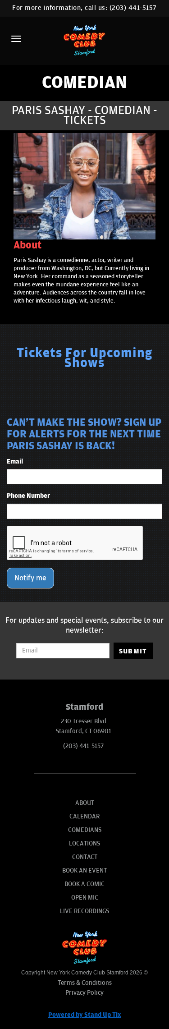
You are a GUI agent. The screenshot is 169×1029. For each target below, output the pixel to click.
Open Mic (84, 897)
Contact (84, 857)
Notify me (30, 578)
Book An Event (84, 870)
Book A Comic (84, 884)
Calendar (84, 816)
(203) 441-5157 (133, 8)
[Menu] (16, 39)
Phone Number (28, 496)
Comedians (84, 830)
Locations (84, 843)
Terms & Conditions (85, 983)
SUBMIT (133, 651)
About (84, 803)
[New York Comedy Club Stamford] (84, 40)
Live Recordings (84, 911)
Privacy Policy (84, 993)
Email (15, 461)
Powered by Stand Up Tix (84, 1015)
